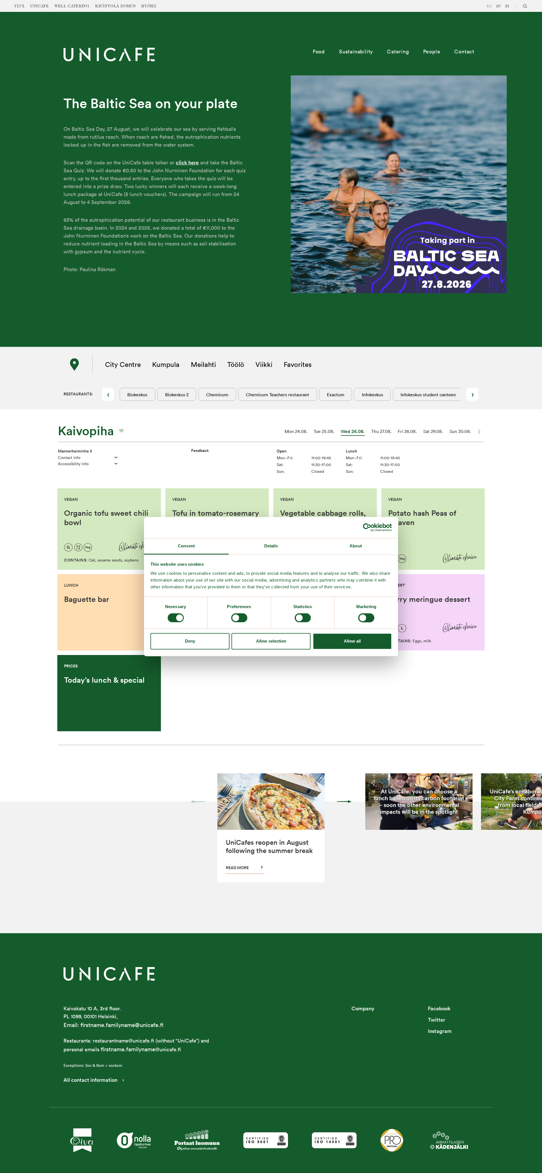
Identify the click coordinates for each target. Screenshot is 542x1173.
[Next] (344, 801)
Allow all (352, 641)
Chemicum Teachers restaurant (277, 394)
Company (362, 1008)
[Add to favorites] (121, 431)
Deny (190, 641)
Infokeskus (372, 394)
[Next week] (479, 431)
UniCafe (39, 6)
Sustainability (356, 51)
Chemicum (217, 394)
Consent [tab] (186, 545)
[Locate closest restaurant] (75, 364)
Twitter (436, 1020)
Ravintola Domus (115, 6)
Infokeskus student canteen (428, 394)
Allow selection (271, 641)
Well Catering (71, 6)
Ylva (19, 6)
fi (507, 6)
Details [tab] (271, 545)
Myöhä (148, 6)
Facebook (439, 1008)
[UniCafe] (109, 973)
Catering (398, 51)
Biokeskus (137, 394)
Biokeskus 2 (177, 394)
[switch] (239, 617)
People (431, 51)
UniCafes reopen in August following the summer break (269, 846)
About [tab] (355, 545)
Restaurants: (78, 394)
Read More (237, 867)
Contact (464, 51)
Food (319, 51)
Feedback (200, 450)
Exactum (335, 394)
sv (498, 6)
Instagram (440, 1031)
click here (187, 162)
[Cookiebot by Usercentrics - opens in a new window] (367, 527)
